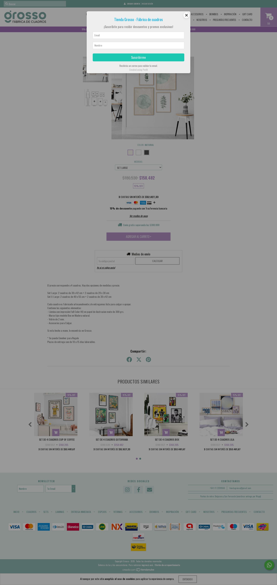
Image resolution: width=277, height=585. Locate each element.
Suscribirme (138, 57)
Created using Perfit (138, 70)
